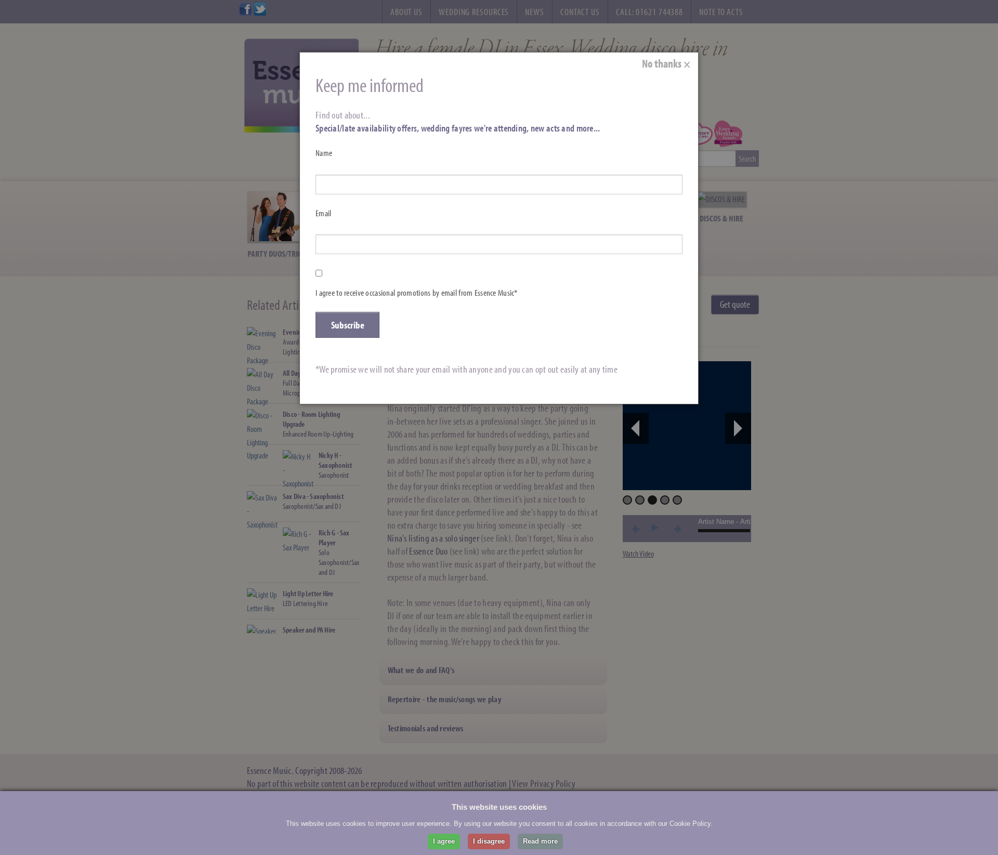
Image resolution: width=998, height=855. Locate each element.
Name (324, 153)
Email (323, 213)
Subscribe (347, 325)
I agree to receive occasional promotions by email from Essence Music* (417, 292)
